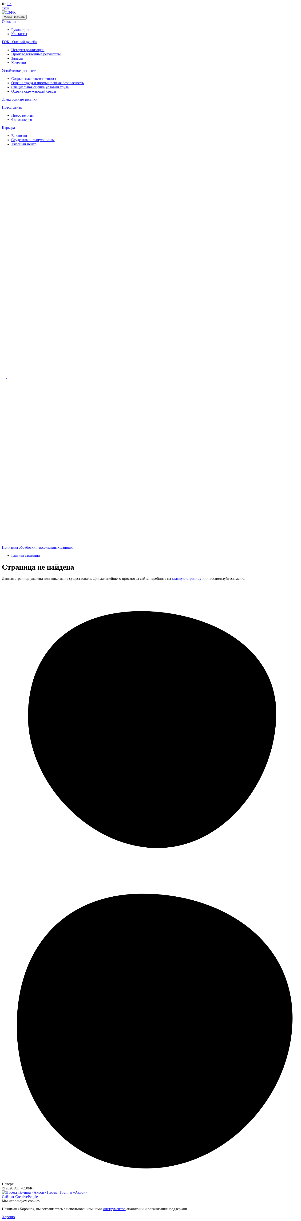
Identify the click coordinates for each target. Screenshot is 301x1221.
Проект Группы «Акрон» (66, 1192)
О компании (12, 22)
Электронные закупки (20, 99)
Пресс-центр (12, 107)
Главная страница (25, 555)
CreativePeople (20, 1197)
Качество (18, 63)
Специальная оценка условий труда (40, 87)
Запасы (17, 58)
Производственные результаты (36, 54)
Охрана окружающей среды (33, 91)
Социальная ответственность (34, 79)
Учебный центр (23, 144)
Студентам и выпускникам (33, 140)
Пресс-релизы (22, 115)
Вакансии (19, 136)
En (9, 4)
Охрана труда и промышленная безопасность (47, 83)
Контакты (19, 34)
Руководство (21, 30)
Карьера (8, 128)
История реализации (27, 50)
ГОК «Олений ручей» (19, 42)
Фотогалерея (21, 120)
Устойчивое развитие (19, 71)
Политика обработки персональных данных (37, 547)
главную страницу (187, 578)
